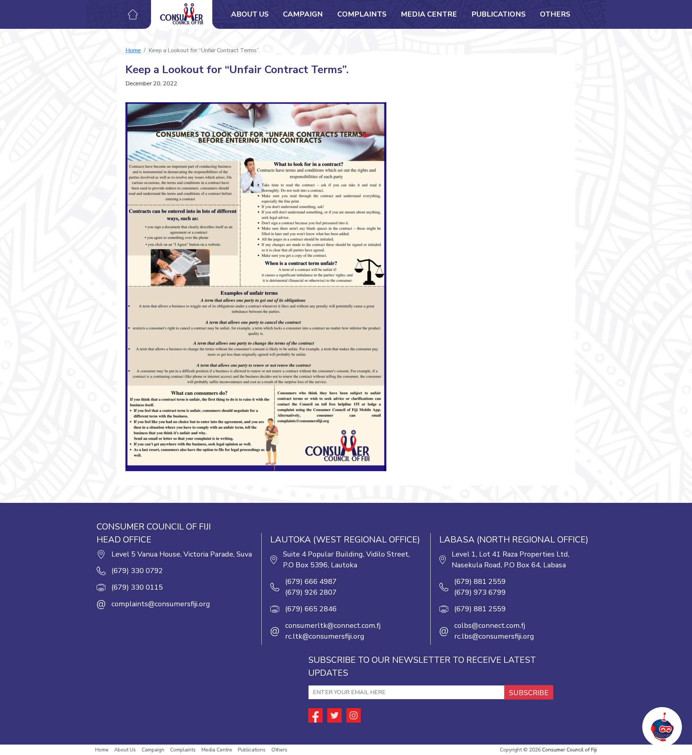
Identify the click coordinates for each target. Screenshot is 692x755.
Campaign (303, 14)
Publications (498, 14)
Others (555, 14)
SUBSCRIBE (529, 693)
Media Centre (429, 14)
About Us (250, 14)
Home (133, 50)
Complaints (361, 14)
